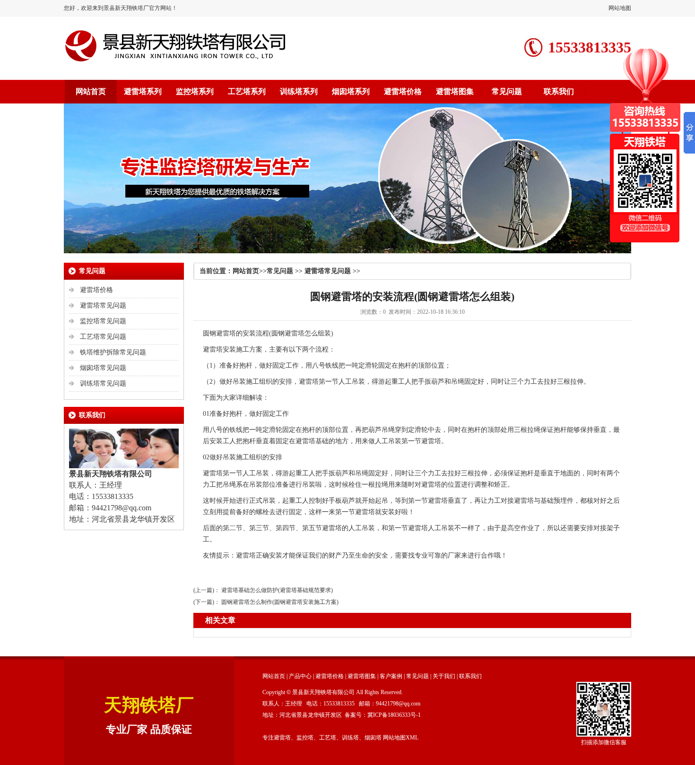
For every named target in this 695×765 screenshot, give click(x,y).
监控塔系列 (195, 91)
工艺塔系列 (247, 91)
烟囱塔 (373, 737)
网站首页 (91, 91)
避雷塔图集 (455, 91)
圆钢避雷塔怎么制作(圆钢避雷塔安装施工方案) (280, 602)
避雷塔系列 (143, 91)
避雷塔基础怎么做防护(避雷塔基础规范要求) (277, 590)
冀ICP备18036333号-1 (394, 715)
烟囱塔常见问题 (103, 367)
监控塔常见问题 (103, 321)
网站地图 (619, 8)
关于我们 (444, 676)
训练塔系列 (299, 91)
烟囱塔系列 (351, 91)
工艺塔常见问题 (103, 336)
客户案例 (391, 676)
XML (412, 737)
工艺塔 (327, 737)
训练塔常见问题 (103, 383)
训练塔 (350, 737)
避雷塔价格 (403, 91)
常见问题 (507, 91)
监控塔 (304, 737)
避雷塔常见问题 (103, 305)
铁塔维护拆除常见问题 (113, 352)
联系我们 (559, 91)
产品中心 (300, 676)
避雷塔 (226, 333)
